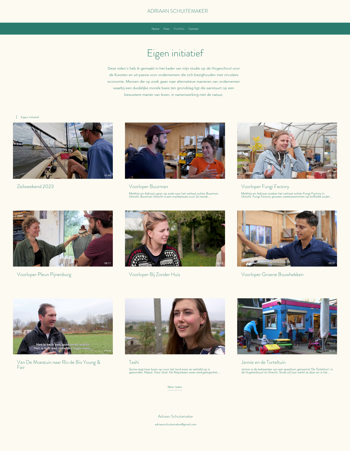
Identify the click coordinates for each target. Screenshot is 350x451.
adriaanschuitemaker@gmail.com (175, 424)
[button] (27, 117)
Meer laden (175, 387)
